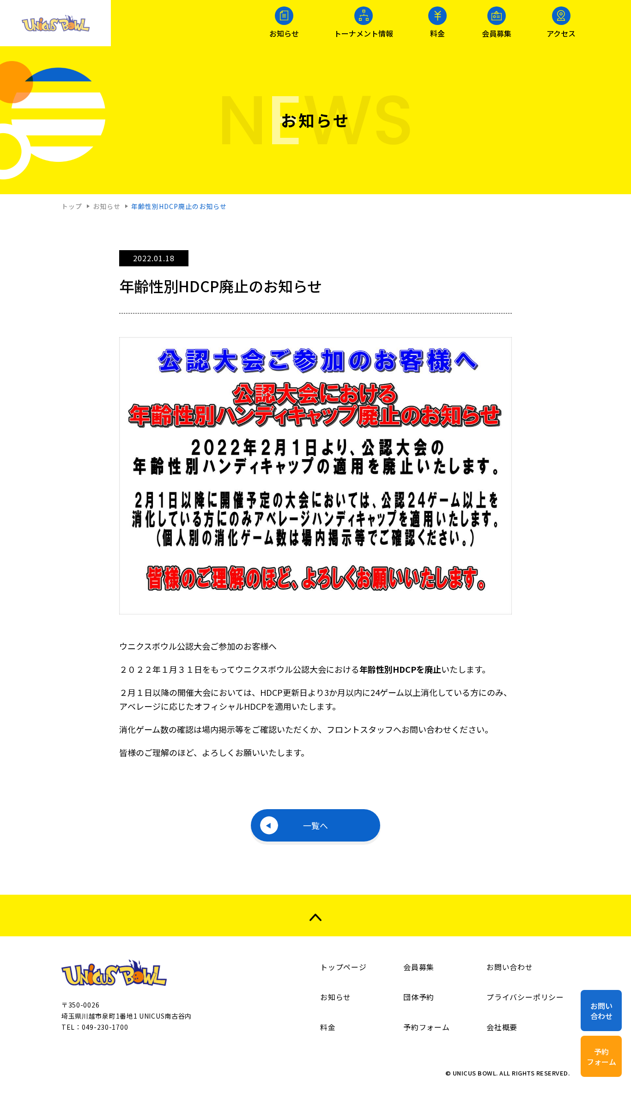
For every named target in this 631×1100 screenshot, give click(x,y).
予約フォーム (601, 1056)
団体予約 (418, 996)
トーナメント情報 (363, 32)
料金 (437, 32)
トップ (71, 206)
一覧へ (315, 825)
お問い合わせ (601, 1010)
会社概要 (501, 1026)
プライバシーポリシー (525, 996)
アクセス (561, 32)
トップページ (343, 966)
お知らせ (284, 32)
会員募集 (496, 32)
